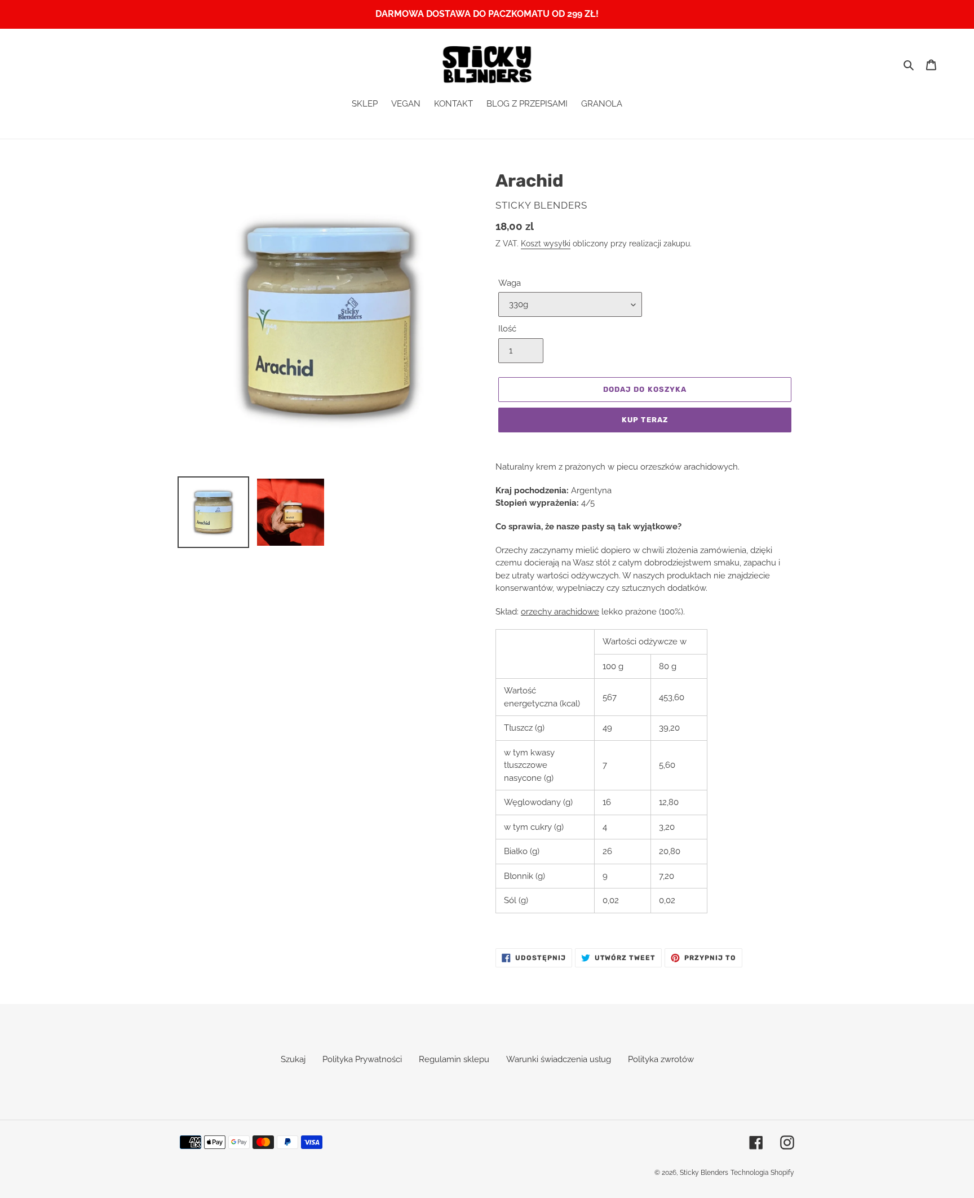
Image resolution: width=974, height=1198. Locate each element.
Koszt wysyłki (545, 243)
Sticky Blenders (704, 1173)
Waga (509, 283)
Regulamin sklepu (454, 1059)
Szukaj (293, 1059)
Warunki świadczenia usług (558, 1059)
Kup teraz (644, 419)
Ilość (507, 329)
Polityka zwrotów (661, 1059)
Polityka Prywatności (362, 1059)
